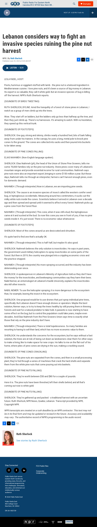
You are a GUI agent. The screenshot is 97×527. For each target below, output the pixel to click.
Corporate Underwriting (41, 472)
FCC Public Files (42, 466)
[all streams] (93, 13)
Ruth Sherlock (16, 58)
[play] (7, 12)
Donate (87, 4)
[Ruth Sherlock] (8, 438)
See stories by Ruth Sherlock (31, 440)
